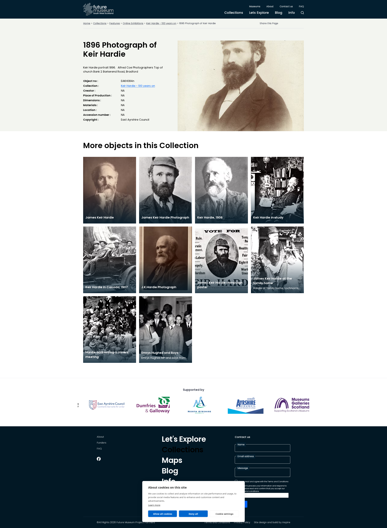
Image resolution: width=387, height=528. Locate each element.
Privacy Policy (242, 522)
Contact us (286, 6)
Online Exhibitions (133, 23)
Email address (245, 456)
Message (242, 468)
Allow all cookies (162, 513)
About (270, 6)
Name (241, 444)
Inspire (286, 522)
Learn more (154, 505)
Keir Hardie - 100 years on (161, 23)
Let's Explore (184, 439)
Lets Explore (259, 12)
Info (291, 12)
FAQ (301, 6)
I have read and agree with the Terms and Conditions (263, 481)
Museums (254, 6)
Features (114, 23)
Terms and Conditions (217, 522)
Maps (172, 461)
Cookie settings (224, 513)
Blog (278, 12)
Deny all (193, 513)
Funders (101, 442)
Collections (233, 12)
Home (86, 23)
